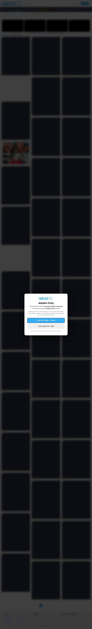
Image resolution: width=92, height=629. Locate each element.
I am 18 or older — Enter (46, 320)
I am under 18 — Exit (46, 326)
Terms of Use (41, 315)
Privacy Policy (50, 315)
